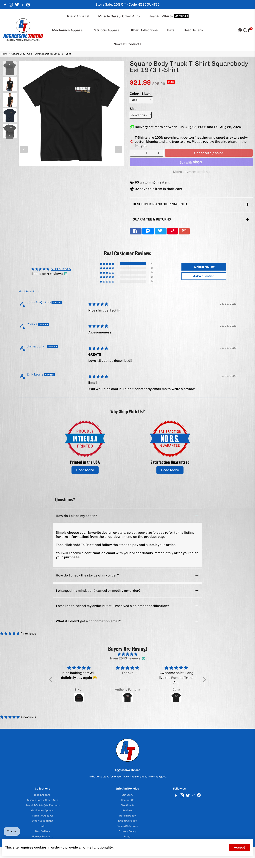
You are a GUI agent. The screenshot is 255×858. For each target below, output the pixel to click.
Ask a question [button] (203, 276)
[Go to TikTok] (23, 5)
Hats (171, 30)
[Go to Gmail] (184, 231)
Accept (239, 847)
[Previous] (9, 64)
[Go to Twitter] (17, 5)
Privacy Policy (127, 831)
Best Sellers (193, 30)
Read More (85, 470)
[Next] (9, 135)
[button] (107, 263)
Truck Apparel (77, 16)
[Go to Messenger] (148, 231)
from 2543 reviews (125, 658)
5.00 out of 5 (61, 269)
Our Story (127, 794)
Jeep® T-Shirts (168, 16)
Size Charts (127, 805)
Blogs (127, 836)
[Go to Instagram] (11, 5)
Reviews (127, 810)
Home (4, 53)
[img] (98, 304)
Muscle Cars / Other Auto (119, 16)
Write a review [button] (203, 267)
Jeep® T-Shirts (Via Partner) (43, 805)
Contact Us (127, 799)
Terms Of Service (127, 826)
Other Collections (144, 30)
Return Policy (127, 815)
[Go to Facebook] (5, 5)
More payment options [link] (191, 172)
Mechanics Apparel (67, 30)
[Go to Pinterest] (28, 5)
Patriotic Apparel (106, 30)
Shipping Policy (127, 820)
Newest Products (127, 44)
